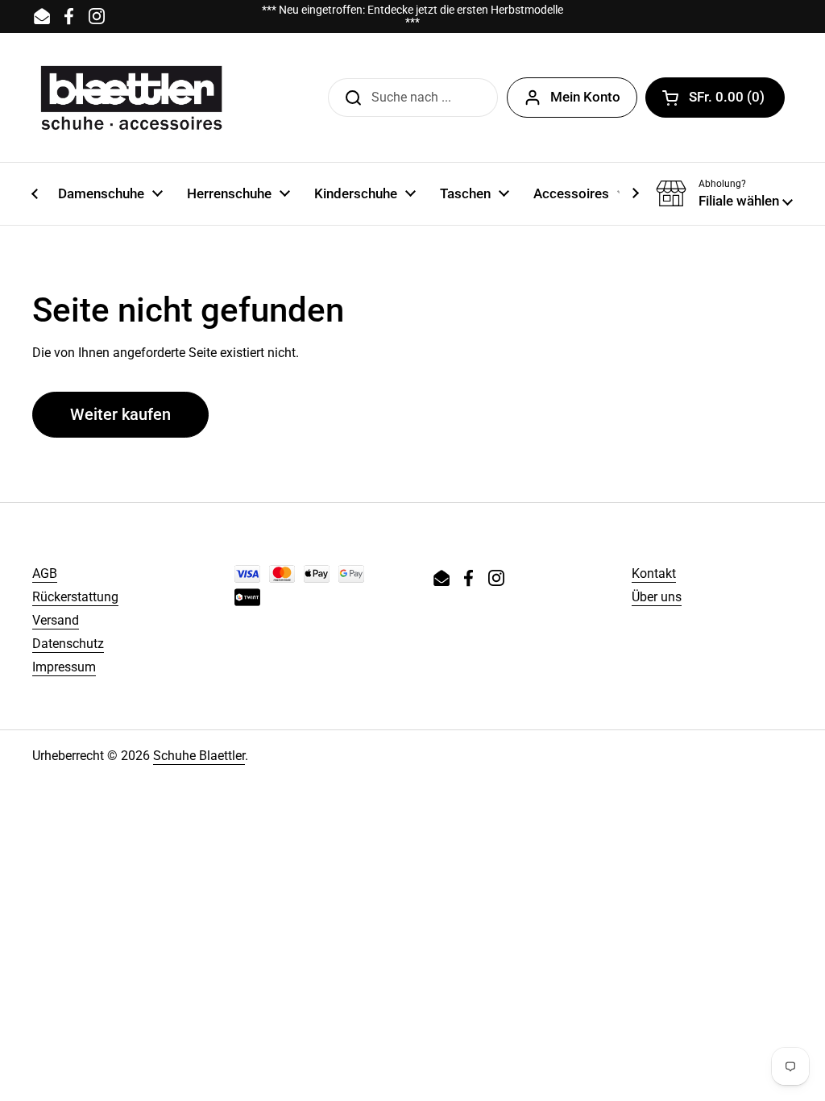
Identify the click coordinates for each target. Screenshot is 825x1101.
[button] (715, 97)
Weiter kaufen (120, 414)
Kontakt (654, 573)
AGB (44, 573)
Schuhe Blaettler (199, 755)
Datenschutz (68, 643)
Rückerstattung (75, 597)
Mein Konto (585, 97)
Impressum (64, 667)
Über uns (657, 597)
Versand (55, 620)
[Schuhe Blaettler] (131, 97)
